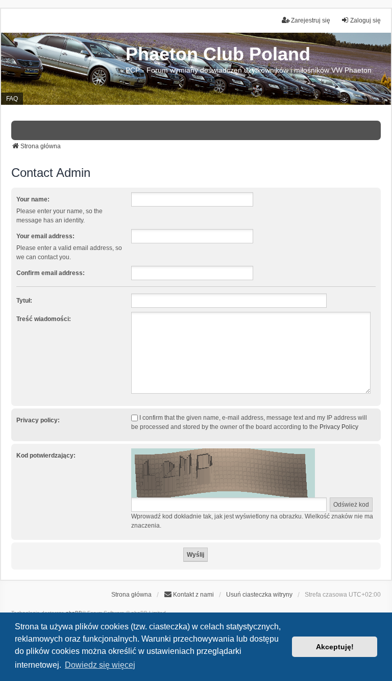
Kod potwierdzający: (46, 455)
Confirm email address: (50, 273)
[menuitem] (189, 594)
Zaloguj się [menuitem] (365, 20)
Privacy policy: (38, 420)
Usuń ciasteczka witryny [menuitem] (259, 594)
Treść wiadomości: (43, 319)
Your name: (33, 199)
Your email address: (45, 236)
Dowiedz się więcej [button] (100, 665)
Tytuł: (24, 300)
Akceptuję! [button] (335, 647)
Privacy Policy (339, 426)
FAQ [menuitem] (12, 98)
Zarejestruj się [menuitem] (310, 20)
